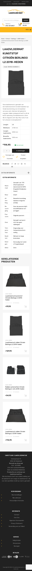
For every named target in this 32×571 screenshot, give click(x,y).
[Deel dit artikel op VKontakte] (24, 164)
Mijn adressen (16, 498)
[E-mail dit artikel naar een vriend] (12, 167)
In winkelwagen (20, 150)
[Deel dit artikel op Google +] (18, 164)
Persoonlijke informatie (17, 500)
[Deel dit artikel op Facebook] (12, 164)
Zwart (15, 195)
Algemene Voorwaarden (16, 520)
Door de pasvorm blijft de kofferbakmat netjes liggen (20, 209)
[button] (27, 29)
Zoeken (25, 20)
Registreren (21, 4)
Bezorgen (17, 546)
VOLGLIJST (16, 1)
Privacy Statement (16, 523)
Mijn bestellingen (17, 495)
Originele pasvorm (18, 215)
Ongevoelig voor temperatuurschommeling (19, 230)
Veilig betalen (17, 540)
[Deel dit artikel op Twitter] (15, 164)
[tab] (16, 173)
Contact (16, 515)
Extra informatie (8, 173)
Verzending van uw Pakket (17, 526)
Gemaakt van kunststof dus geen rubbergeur (19, 222)
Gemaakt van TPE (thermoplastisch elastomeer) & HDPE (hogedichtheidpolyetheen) (20, 187)
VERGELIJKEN (25, 1)
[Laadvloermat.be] (16, 14)
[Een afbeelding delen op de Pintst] (21, 164)
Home (2, 38)
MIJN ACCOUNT (7, 1)
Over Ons (16, 517)
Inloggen (15, 4)
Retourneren (17, 543)
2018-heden (21, 38)
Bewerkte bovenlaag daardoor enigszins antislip (19, 201)
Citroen (8, 38)
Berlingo (13, 38)
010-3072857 (10, 25)
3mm (14, 247)
